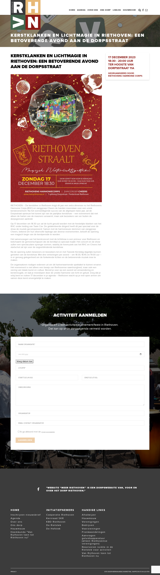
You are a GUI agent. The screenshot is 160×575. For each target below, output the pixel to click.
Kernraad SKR (55, 518)
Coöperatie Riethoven (60, 515)
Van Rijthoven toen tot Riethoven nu (96, 554)
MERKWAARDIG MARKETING (121, 572)
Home (72, 10)
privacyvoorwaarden (48, 432)
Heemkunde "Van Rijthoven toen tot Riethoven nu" (22, 535)
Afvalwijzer (89, 515)
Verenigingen (90, 522)
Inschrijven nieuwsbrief (26, 515)
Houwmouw (129, 10)
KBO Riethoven (56, 522)
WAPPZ (134, 572)
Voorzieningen (91, 528)
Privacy (14, 572)
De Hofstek (53, 528)
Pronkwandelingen (94, 532)
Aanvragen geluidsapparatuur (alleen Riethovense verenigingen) (94, 539)
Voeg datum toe (24, 361)
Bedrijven (88, 525)
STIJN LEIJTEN (144, 572)
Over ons (93, 10)
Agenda (81, 10)
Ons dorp (105, 10)
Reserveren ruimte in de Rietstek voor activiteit (97, 548)
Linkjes (117, 10)
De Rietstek (53, 525)
